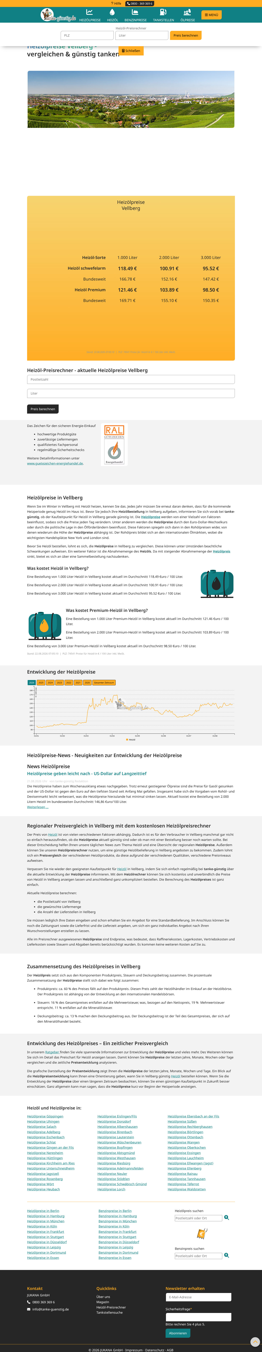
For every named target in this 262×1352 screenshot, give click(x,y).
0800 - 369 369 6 (141, 4)
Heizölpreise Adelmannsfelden (120, 1168)
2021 (78, 682)
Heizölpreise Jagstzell (43, 1174)
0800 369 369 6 (43, 1302)
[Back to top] (255, 1342)
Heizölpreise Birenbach (114, 1132)
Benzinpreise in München (118, 1221)
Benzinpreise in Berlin (115, 1211)
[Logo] (58, 15)
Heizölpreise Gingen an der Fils (50, 1147)
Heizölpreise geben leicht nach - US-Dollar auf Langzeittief (87, 773)
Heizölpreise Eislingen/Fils (117, 1116)
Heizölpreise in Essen (43, 1258)
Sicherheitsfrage (179, 1309)
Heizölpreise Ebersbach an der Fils (193, 1116)
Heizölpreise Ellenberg (184, 1168)
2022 (68, 682)
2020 (87, 682)
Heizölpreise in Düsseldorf (47, 1242)
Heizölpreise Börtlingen (185, 1132)
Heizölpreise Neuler (112, 1174)
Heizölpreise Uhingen (43, 1121)
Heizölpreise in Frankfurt (45, 1231)
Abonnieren (178, 1333)
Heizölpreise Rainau (182, 1174)
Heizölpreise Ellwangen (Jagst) (190, 1163)
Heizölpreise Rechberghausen (190, 1126)
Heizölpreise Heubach (43, 1189)
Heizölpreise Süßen (182, 1121)
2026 (31, 682)
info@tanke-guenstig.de (50, 1309)
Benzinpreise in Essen (115, 1258)
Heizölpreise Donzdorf (114, 1121)
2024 (50, 682)
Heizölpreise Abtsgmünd (116, 1153)
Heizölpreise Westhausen (116, 1158)
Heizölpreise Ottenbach (185, 1137)
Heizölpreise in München (45, 1221)
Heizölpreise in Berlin (43, 1211)
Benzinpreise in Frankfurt (118, 1231)
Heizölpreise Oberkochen (187, 1147)
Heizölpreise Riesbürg (113, 1163)
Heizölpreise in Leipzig (44, 1247)
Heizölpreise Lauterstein (115, 1137)
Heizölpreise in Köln (42, 1226)
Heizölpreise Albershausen (117, 1126)
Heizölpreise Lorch (111, 1189)
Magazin (102, 1302)
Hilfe (117, 3)
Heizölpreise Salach (41, 1126)
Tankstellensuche (109, 1312)
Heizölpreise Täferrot (183, 1184)
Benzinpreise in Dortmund (118, 1252)
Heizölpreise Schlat (41, 1142)
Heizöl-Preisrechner (111, 1307)
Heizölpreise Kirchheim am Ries (51, 1163)
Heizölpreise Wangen (184, 1142)
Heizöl (52, 834)
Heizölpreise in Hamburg (46, 1216)
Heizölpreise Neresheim (45, 1153)
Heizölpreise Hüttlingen (45, 1158)
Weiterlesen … (37, 807)
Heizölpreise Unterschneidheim (51, 1168)
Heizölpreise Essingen (184, 1153)
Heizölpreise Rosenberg (45, 1179)
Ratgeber (52, 1052)
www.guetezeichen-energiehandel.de (55, 463)
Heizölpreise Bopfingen (115, 1147)
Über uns (103, 1297)
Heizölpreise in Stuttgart (45, 1237)
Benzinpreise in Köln (114, 1226)
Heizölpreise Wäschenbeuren (119, 1142)
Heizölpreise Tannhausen (187, 1179)
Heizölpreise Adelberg (43, 1132)
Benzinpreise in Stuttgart (117, 1237)
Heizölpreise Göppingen (45, 1116)
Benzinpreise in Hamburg (118, 1216)
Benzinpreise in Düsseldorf (119, 1242)
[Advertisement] (131, 159)
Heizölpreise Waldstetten (187, 1189)
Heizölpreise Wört (40, 1184)
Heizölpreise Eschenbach (46, 1137)
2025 (40, 682)
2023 (59, 682)
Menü (213, 15)
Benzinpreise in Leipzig (116, 1247)
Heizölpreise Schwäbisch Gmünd (122, 1184)
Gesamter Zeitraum (104, 682)
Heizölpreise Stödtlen (113, 1179)
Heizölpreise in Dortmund (46, 1252)
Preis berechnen (43, 409)
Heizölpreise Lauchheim (186, 1158)
